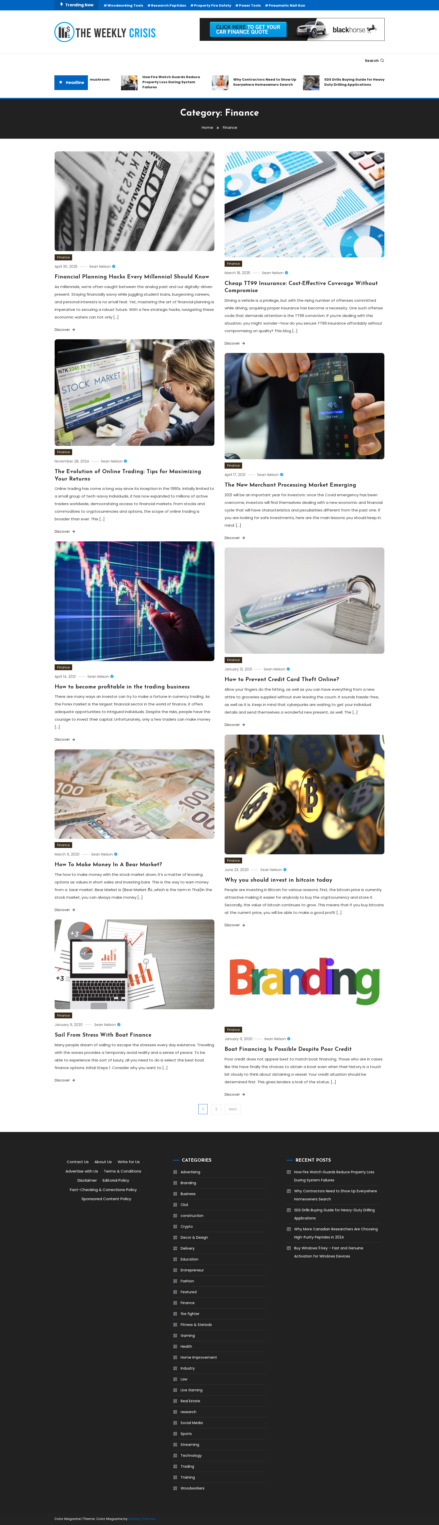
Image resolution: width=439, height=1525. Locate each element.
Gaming (188, 1335)
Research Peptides (168, 5)
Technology (191, 1455)
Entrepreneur (192, 1270)
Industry (188, 1368)
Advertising (190, 1172)
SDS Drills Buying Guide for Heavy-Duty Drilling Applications (326, 82)
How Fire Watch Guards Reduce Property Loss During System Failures (142, 82)
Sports (186, 1433)
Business (188, 1193)
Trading (187, 1466)
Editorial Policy (116, 1180)
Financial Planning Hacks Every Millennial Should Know (132, 277)
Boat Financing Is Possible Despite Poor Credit (288, 1049)
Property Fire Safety (212, 5)
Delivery (188, 1248)
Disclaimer (87, 1180)
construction (192, 1215)
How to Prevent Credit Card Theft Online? (282, 680)
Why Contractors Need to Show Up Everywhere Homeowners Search (236, 82)
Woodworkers (193, 1488)
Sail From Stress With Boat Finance (103, 1035)
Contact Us (78, 1161)
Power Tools (250, 5)
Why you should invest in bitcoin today (278, 880)
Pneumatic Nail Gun (287, 5)
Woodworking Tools (125, 5)
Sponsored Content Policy (106, 1198)
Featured (189, 1292)
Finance (63, 257)
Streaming (190, 1444)
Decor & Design (194, 1237)
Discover (63, 329)
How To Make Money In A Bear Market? (108, 865)
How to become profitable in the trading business (122, 687)
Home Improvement (199, 1357)
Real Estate (190, 1401)
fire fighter (190, 1313)
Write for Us (129, 1161)
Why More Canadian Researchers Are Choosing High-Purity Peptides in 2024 (336, 1233)
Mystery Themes (141, 1518)
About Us (103, 1161)
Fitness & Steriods (196, 1324)
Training (188, 1477)
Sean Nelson (100, 266)
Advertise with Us (82, 1171)
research (188, 1411)
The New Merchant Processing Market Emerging (290, 485)
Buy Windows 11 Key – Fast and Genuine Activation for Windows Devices (328, 1252)
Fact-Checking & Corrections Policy (103, 1189)
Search (372, 60)
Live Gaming (191, 1390)
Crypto (187, 1226)
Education (189, 1259)
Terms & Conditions (122, 1171)
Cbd (184, 1204)
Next (233, 1109)
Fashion (187, 1281)
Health (186, 1346)
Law (184, 1379)
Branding (188, 1182)
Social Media (192, 1422)
